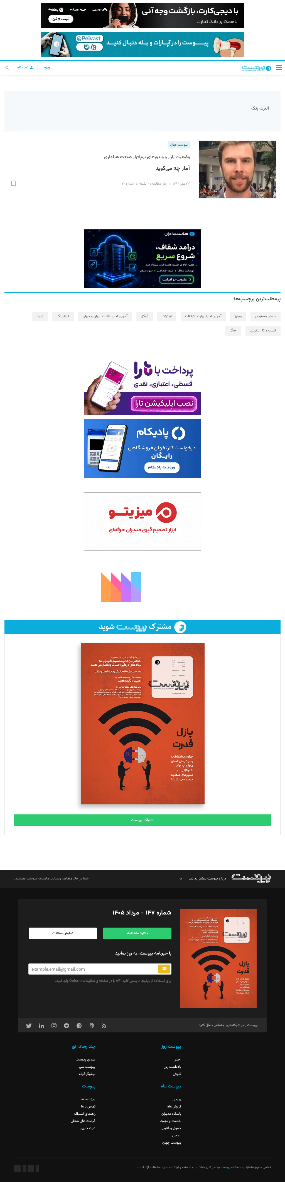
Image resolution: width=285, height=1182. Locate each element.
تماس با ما (88, 1106)
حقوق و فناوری (171, 1128)
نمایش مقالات (62, 933)
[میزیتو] (142, 521)
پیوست (225, 1167)
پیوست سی (87, 1067)
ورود (46, 68)
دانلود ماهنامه (137, 933)
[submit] (164, 969)
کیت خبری (87, 1128)
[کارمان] (142, 586)
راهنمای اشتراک (84, 1114)
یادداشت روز (172, 1067)
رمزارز (238, 316)
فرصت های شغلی (83, 1121)
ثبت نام (23, 68)
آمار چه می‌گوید (173, 168)
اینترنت (167, 316)
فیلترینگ (63, 316)
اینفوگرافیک (87, 1074)
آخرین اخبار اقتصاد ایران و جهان (105, 316)
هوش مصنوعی (265, 316)
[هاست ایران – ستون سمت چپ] (142, 258)
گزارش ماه (174, 1106)
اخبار (178, 1059)
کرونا (40, 316)
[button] (279, 67)
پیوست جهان (179, 144)
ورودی (177, 1099)
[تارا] (142, 385)
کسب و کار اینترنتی (263, 330)
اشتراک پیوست (142, 820)
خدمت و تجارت (170, 1121)
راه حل (176, 1135)
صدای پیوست (85, 1059)
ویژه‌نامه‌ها (87, 1099)
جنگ (233, 330)
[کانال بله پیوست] (142, 44)
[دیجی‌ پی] (142, 15)
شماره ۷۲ (127, 183)
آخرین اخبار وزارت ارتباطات (203, 316)
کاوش (177, 1074)
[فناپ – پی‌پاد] (142, 448)
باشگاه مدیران (171, 1114)
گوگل (144, 316)
